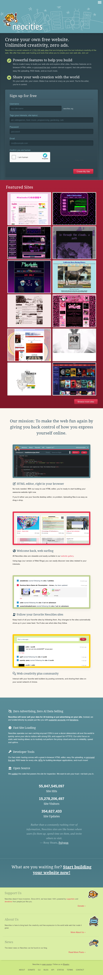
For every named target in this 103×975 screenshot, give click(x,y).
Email (12, 138)
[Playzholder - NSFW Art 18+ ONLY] (29, 276)
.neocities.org (68, 108)
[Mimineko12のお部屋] (29, 208)
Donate (81, 905)
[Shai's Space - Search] (74, 378)
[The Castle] (29, 310)
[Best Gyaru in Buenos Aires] (74, 310)
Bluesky (66, 964)
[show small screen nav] (99, 2)
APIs (40, 760)
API (52, 969)
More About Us (77, 932)
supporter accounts (57, 719)
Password (14, 126)
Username (14, 103)
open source (47, 964)
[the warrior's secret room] (29, 378)
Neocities (36, 964)
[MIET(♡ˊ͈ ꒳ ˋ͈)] (74, 344)
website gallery (67, 556)
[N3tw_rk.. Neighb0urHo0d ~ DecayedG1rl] (29, 242)
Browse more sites (86, 401)
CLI (39, 969)
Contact (80, 969)
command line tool (42, 67)
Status (60, 969)
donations (74, 719)
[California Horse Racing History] (74, 276)
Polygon (63, 842)
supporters (71, 899)
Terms (70, 969)
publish (15, 773)
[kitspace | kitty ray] (29, 344)
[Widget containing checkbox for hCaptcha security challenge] (47, 157)
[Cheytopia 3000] (74, 208)
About (22, 969)
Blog (46, 969)
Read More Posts (76, 952)
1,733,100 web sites (40, 50)
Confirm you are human (20, 150)
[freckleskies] (74, 242)
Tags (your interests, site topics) (24, 115)
